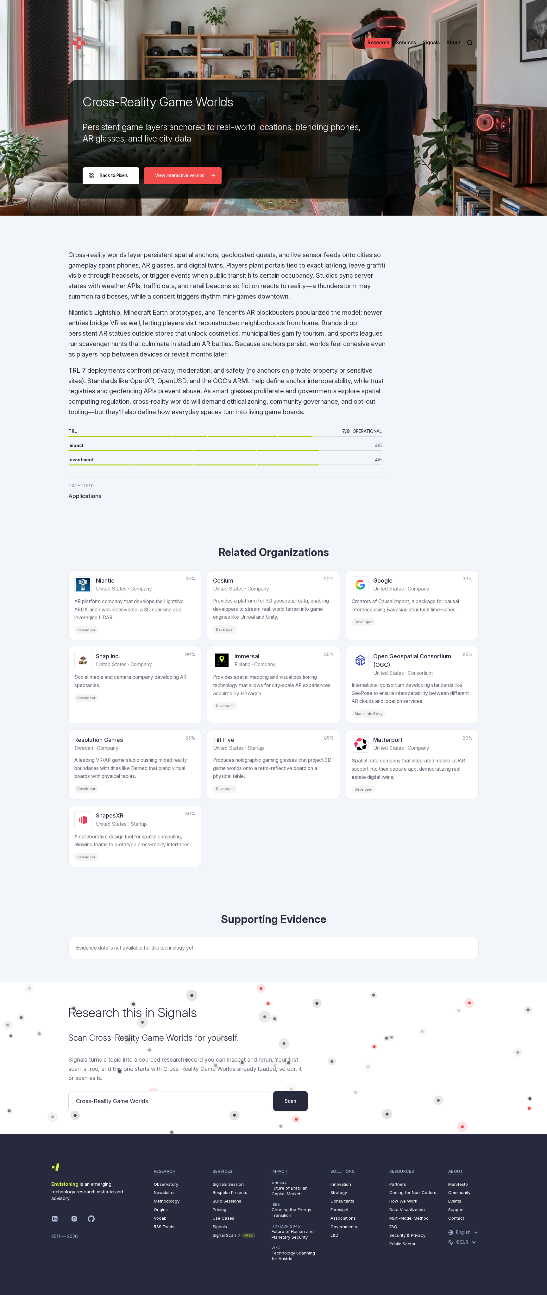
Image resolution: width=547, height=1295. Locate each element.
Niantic (105, 580)
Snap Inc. (108, 656)
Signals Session (228, 1184)
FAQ (393, 1226)
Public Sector (402, 1243)
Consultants (342, 1200)
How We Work (403, 1200)
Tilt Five (223, 739)
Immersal (247, 656)
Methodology (166, 1200)
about (455, 1171)
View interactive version (179, 175)
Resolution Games (98, 739)
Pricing (219, 1209)
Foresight (339, 1209)
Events (454, 1200)
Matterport (388, 739)
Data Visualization (407, 1209)
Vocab (160, 1218)
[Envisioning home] (79, 42)
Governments (343, 1226)
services (223, 1171)
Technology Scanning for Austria (293, 1253)
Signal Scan (233, 1235)
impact (280, 1171)
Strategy (338, 1192)
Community (459, 1192)
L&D (334, 1235)
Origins (161, 1209)
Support (456, 1209)
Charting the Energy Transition (291, 1210)
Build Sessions (227, 1200)
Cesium (223, 580)
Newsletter (164, 1192)
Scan (290, 1101)
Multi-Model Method (409, 1218)
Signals (220, 1226)
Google (383, 580)
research (165, 1171)
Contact (456, 1218)
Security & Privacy (407, 1235)
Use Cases (223, 1218)
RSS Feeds (164, 1226)
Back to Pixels (114, 175)
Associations (343, 1218)
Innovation (340, 1184)
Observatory (166, 1184)
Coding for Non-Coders (412, 1192)
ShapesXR (109, 815)
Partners (397, 1184)
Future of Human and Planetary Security (293, 1232)
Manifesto (458, 1184)
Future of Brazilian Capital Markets (290, 1188)
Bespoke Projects (230, 1192)
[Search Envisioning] (470, 43)
